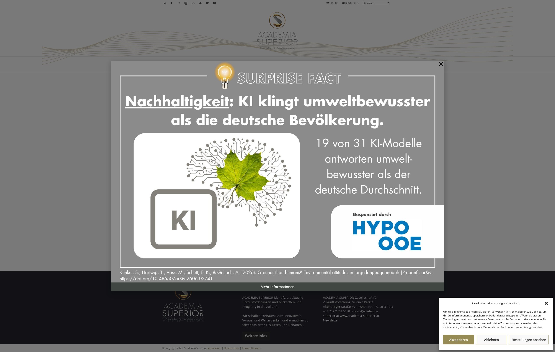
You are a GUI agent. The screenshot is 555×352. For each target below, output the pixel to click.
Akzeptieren (458, 339)
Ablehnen (491, 339)
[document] (277, 176)
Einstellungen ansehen (528, 339)
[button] (546, 303)
